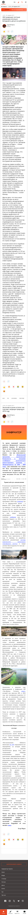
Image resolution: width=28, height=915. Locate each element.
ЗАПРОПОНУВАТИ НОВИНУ (14, 864)
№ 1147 (12, 744)
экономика (14, 398)
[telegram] (18, 901)
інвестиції (21, 398)
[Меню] (26, 2)
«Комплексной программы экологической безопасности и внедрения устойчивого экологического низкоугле (14, 458)
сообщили (13, 517)
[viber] (23, 901)
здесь (9, 825)
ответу (23, 691)
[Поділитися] (8, 31)
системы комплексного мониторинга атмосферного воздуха (14, 542)
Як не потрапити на (17, 9)
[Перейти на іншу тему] (18, 2)
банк (3, 398)
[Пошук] (22, 2)
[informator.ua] (3, 2)
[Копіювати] (12, 31)
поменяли (20, 501)
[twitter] (14, 901)
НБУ (8, 398)
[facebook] (5, 901)
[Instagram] (10, 901)
